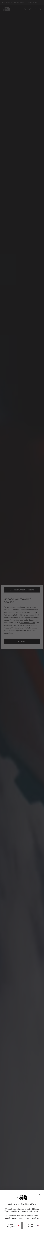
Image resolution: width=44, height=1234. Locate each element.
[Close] (39, 1194)
